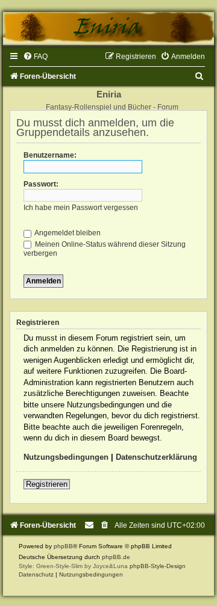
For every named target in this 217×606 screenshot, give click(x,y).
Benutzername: (50, 155)
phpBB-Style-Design (158, 566)
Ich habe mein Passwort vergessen (81, 207)
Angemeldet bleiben (67, 233)
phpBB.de (116, 557)
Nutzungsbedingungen (66, 457)
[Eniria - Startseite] (108, 28)
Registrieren (47, 484)
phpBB (63, 546)
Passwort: (41, 184)
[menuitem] (35, 56)
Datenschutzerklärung (156, 457)
